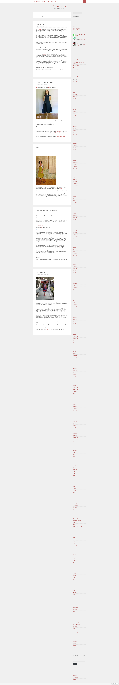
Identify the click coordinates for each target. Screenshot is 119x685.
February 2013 (75, 230)
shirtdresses (75, 609)
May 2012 (74, 249)
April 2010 (74, 302)
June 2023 (74, 98)
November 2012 (75, 236)
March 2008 (75, 355)
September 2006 (75, 393)
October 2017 (75, 132)
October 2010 (75, 289)
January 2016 (75, 160)
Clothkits (74, 475)
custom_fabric (75, 484)
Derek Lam (74, 488)
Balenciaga (75, 450)
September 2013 (75, 215)
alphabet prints (75, 439)
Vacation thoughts (41, 24)
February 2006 (75, 408)
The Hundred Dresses (45, 1)
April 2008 (74, 353)
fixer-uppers (75, 509)
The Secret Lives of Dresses (56, 1)
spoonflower (75, 615)
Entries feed (75, 675)
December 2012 (75, 234)
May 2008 (74, 351)
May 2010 (74, 300)
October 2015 (75, 164)
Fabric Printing (75, 503)
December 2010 (75, 285)
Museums (74, 554)
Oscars (74, 558)
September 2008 (75, 342)
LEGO (74, 541)
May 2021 (74, 113)
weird (74, 649)
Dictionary (74, 490)
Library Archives (75, 545)
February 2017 (75, 141)
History (74, 524)
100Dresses (75, 433)
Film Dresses (75, 507)
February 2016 (75, 158)
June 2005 (74, 425)
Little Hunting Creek (58, 132)
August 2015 (75, 168)
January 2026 (75, 83)
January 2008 (75, 359)
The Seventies (75, 626)
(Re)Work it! (39, 148)
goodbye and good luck (76, 518)
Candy (74, 471)
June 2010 (74, 298)
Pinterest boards (45, 38)
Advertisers (75, 435)
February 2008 (75, 357)
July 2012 (74, 245)
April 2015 (74, 177)
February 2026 (75, 81)
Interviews (74, 528)
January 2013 (75, 232)
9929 (43, 45)
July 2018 (74, 128)
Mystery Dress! (75, 69)
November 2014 (75, 185)
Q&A (74, 581)
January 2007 (75, 385)
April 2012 (74, 251)
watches (74, 643)
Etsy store (60, 188)
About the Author (37, 1)
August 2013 (75, 217)
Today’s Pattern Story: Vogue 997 (78, 18)
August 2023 (75, 96)
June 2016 (74, 149)
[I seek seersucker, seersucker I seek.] (40, 225)
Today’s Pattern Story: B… (79, 43)
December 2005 (75, 412)
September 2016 (75, 145)
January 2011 (75, 283)
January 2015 (75, 181)
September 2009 (75, 317)
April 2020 (74, 117)
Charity (74, 473)
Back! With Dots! (41, 272)
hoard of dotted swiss (61, 136)
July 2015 (74, 170)
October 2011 (75, 264)
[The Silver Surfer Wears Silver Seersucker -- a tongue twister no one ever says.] (39, 218)
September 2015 (75, 166)
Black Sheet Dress (41, 193)
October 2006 (75, 391)
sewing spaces (75, 607)
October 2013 (75, 213)
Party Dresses (75, 562)
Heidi (74, 522)
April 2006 (74, 404)
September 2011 (75, 266)
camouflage (75, 469)
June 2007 (74, 374)
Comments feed (75, 677)
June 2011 (74, 272)
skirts (74, 613)
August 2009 (75, 319)
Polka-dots (74, 579)
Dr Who (74, 492)
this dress (55, 254)
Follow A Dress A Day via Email (79, 655)
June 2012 (74, 247)
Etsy (49, 87)
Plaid (74, 571)
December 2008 (75, 336)
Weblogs (74, 645)
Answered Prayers (76, 76)
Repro (74, 588)
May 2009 (74, 325)
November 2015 (75, 162)
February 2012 (75, 255)
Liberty (74, 543)
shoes (74, 611)
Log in (74, 673)
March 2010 (75, 304)
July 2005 (74, 423)
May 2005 (74, 427)
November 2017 (75, 130)
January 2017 (75, 143)
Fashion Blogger (75, 505)
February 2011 (75, 281)
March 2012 (75, 253)
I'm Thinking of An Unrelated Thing (78, 526)
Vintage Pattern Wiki (49, 66)
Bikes (74, 454)
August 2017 (75, 134)
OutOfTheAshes (59, 131)
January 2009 (75, 334)
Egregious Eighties (76, 494)
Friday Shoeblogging (76, 65)
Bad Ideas (74, 448)
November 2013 (75, 211)
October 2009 (75, 315)
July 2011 (74, 270)
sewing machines (75, 605)
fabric (74, 501)
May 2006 (74, 402)
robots (74, 594)
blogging (74, 458)
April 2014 (74, 200)
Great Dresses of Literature (77, 520)
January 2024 (75, 94)
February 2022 (75, 107)
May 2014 (74, 198)
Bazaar (74, 452)
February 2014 (75, 204)
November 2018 (75, 124)
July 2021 (74, 109)
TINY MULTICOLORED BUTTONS (55, 45)
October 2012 (75, 238)
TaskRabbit (45, 54)
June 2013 (74, 221)
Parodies (74, 560)
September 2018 (75, 126)
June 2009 (74, 323)
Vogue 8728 (75, 641)
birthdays (74, 456)
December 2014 (75, 183)
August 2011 (75, 268)
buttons (74, 467)
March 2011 (75, 279)
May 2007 (74, 376)
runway (74, 596)
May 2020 (74, 115)
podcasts (74, 575)
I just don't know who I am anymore (46, 211)
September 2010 (75, 291)
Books (74, 460)
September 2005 (75, 419)
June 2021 (74, 111)
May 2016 (74, 151)
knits (74, 537)
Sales (74, 598)
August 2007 (75, 370)
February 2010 (75, 306)
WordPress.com (75, 679)
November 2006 (75, 389)
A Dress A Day (59, 5)
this (41, 227)
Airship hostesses (75, 437)
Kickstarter (74, 535)
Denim (74, 486)
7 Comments (46, 84)
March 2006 (75, 406)
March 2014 (75, 202)
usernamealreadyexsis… (79, 42)
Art (73, 441)
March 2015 (75, 179)
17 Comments (46, 26)
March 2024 (75, 92)
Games (74, 511)
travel (74, 628)
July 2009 (74, 321)
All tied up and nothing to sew (45, 82)
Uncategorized (75, 632)
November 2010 (75, 287)
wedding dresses (75, 647)
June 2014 (74, 196)
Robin (37, 87)
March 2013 (75, 228)
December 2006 (75, 387)
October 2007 (75, 366)
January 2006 (75, 410)
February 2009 (75, 332)
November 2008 (75, 338)
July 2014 (74, 194)
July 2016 (74, 147)
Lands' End (74, 539)
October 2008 (75, 340)
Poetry (74, 577)
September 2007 (75, 368)
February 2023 (75, 100)
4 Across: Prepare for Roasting (77, 67)
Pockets (74, 573)
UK (73, 630)
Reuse (74, 590)
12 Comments (46, 274)
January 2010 (75, 308)
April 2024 (74, 90)
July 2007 (74, 372)
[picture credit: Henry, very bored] (45, 299)
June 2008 (74, 349)
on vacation (39, 29)
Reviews (74, 592)
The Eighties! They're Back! (77, 622)
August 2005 (75, 421)
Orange (74, 556)
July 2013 (74, 219)
